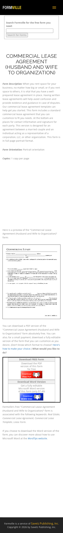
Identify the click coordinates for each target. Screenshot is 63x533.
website (37, 438)
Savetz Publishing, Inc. (45, 523)
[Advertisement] (31, 194)
